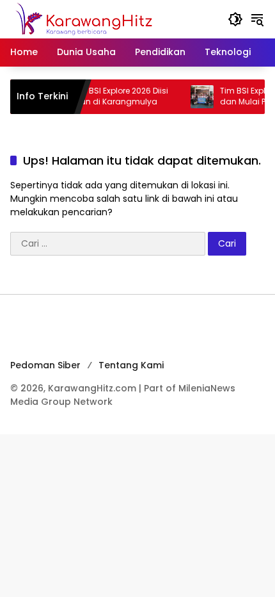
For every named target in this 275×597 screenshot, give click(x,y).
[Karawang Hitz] (101, 18)
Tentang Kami (131, 365)
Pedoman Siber (45, 365)
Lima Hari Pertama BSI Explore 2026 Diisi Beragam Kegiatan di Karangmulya (86, 96)
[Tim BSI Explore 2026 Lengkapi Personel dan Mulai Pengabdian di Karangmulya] (196, 96)
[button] (235, 19)
